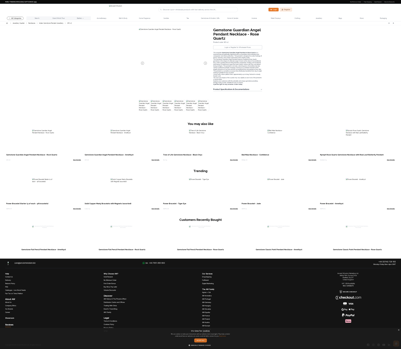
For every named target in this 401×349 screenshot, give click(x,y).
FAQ (6, 287)
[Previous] (389, 23)
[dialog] (200, 338)
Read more (222, 336)
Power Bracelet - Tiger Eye (174, 204)
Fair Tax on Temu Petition (14, 293)
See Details (77, 160)
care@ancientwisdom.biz (25, 263)
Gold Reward (378, 2)
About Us (8, 302)
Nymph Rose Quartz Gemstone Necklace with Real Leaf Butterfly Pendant (352, 155)
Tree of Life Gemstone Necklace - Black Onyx (182, 155)
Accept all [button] (200, 340)
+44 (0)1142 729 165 (387, 262)
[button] (200, 345)
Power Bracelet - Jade (251, 204)
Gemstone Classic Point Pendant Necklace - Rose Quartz (357, 250)
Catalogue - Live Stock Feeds (15, 290)
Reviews (9, 324)
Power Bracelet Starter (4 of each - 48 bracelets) (27, 204)
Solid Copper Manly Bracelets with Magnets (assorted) (108, 204)
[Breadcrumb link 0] (7, 23)
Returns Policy (10, 283)
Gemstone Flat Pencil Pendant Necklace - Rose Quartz (200, 250)
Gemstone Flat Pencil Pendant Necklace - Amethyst (43, 250)
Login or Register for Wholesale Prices (238, 47)
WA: (155, 263)
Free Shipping (368, 2)
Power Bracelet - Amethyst (331, 204)
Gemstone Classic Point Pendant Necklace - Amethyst (279, 250)
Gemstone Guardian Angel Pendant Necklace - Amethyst (109, 155)
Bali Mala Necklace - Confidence (255, 155)
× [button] (398, 330)
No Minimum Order (355, 2)
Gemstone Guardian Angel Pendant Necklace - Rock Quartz (31, 155)
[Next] (393, 23)
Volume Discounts (389, 2)
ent (205, 280)
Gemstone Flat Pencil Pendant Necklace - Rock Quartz (122, 250)
